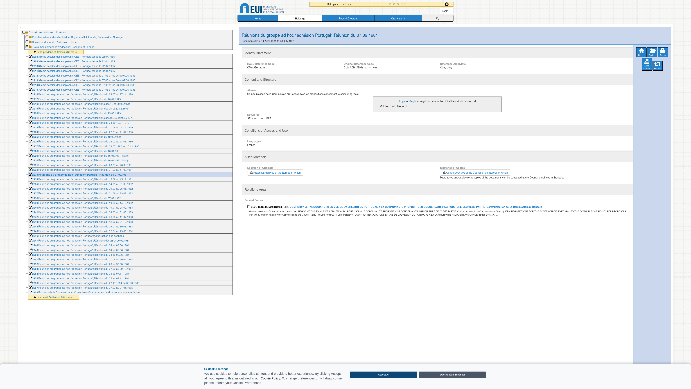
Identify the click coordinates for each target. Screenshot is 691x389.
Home (257, 18)
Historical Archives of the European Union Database (272, 9)
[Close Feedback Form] (447, 4)
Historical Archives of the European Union (277, 172)
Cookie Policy (270, 378)
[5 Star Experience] (406, 4)
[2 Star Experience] (394, 4)
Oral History (398, 18)
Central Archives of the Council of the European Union (477, 172)
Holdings (300, 18)
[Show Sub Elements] (26, 37)
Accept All (383, 374)
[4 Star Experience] (402, 4)
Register (414, 101)
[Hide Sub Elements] (23, 32)
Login (445, 11)
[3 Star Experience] (398, 4)
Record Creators (348, 18)
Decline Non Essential (452, 374)
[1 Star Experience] (391, 4)
